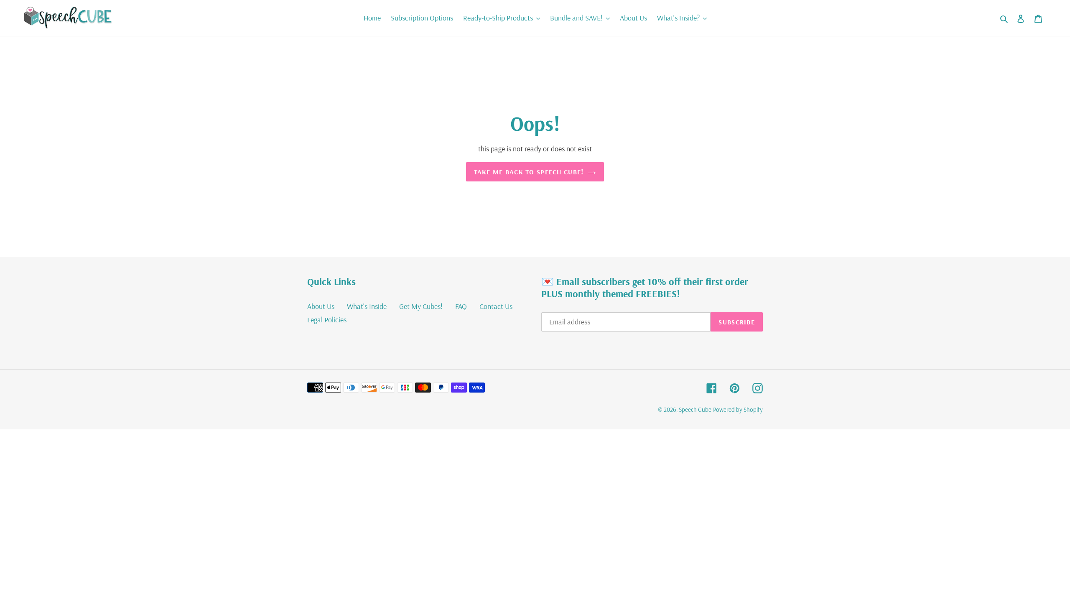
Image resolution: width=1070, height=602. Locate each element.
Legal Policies (326, 319)
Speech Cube (695, 409)
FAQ (461, 306)
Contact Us (495, 306)
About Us (320, 306)
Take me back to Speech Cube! (529, 172)
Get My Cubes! (421, 306)
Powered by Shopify (738, 409)
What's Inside (367, 306)
